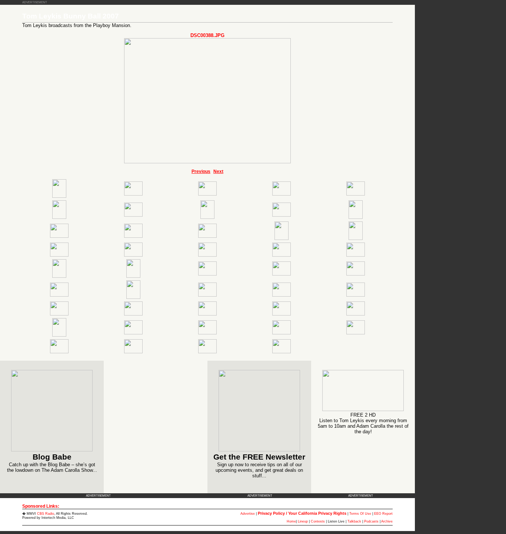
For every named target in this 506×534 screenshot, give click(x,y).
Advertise (247, 513)
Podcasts (371, 521)
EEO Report (383, 513)
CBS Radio (45, 513)
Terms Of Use (360, 513)
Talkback (354, 521)
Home (291, 521)
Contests (318, 521)
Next (218, 171)
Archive (387, 521)
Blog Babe (52, 457)
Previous (201, 171)
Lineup (303, 521)
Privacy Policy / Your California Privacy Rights (302, 513)
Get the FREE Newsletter (259, 457)
